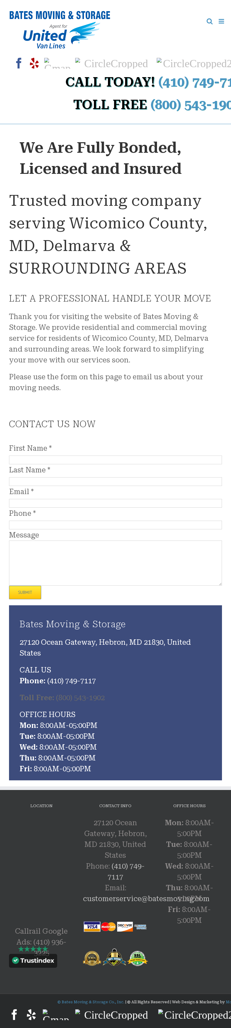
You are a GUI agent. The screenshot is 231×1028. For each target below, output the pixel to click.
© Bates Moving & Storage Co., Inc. (91, 1002)
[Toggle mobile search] (210, 21)
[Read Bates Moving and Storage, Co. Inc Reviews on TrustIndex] (33, 962)
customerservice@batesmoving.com (146, 899)
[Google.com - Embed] (69, 862)
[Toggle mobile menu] (222, 21)
